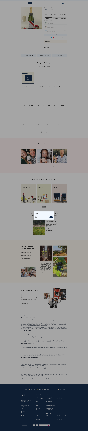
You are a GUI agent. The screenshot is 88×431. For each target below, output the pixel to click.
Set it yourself (46, 217)
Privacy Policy (38, 217)
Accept (51, 217)
